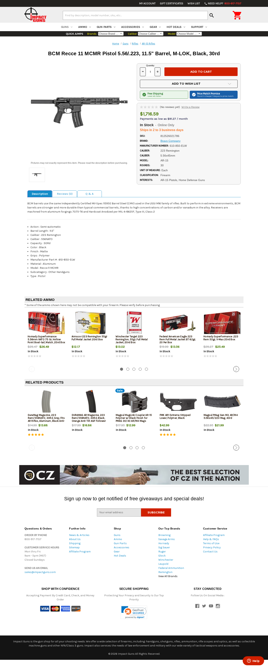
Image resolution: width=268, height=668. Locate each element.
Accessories (130, 27)
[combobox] (135, 15)
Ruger (162, 551)
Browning (164, 535)
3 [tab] (133, 369)
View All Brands (168, 576)
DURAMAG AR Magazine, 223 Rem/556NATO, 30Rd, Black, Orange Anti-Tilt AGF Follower (89, 418)
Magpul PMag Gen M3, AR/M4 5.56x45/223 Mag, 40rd (221, 416)
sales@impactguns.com (40, 572)
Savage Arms (166, 539)
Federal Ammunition (171, 568)
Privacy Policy (212, 547)
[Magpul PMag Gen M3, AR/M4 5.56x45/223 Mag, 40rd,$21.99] (222, 402)
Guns (65, 27)
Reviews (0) (65, 194)
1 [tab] (121, 369)
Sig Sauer (164, 547)
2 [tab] (127, 369)
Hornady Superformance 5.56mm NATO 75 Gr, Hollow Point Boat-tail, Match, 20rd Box (46, 339)
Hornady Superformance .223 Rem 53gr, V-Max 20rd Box (220, 338)
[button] (134, 612)
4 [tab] (140, 369)
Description (40, 194)
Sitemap (74, 547)
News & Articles (79, 535)
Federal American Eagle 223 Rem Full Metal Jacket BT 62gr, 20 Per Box (178, 339)
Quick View (46, 323)
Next (236, 369)
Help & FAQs (211, 539)
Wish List (194, 3)
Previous (32, 369)
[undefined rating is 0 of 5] (149, 107)
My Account (147, 3)
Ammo (82, 27)
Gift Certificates (171, 3)
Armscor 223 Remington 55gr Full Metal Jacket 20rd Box (89, 338)
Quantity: (150, 65)
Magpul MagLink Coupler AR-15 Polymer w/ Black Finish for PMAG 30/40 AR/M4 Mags (134, 418)
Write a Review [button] (190, 107)
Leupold (163, 564)
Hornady (163, 543)
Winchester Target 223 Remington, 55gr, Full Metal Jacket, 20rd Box (132, 339)
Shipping (74, 543)
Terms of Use (211, 543)
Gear (153, 27)
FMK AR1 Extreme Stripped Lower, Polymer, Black (175, 416)
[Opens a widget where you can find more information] (253, 661)
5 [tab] (146, 369)
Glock (162, 555)
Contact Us (210, 551)
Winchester (165, 559)
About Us (75, 539)
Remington (165, 572)
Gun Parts (104, 27)
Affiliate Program (80, 551)
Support (197, 27)
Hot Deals (174, 27)
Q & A (90, 194)
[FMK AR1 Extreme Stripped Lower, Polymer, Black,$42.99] (178, 402)
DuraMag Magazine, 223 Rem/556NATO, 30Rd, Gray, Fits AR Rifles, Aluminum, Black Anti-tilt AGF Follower (46, 419)
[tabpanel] (46, 337)
